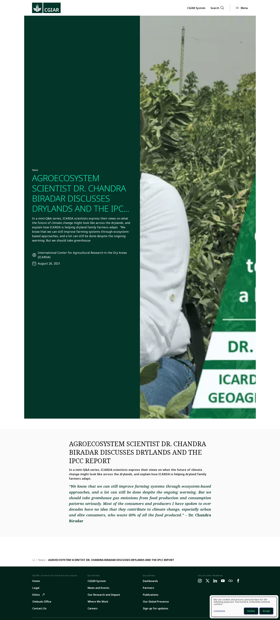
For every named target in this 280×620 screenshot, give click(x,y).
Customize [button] (219, 611)
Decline (251, 610)
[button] (196, 8)
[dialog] (244, 607)
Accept (266, 610)
